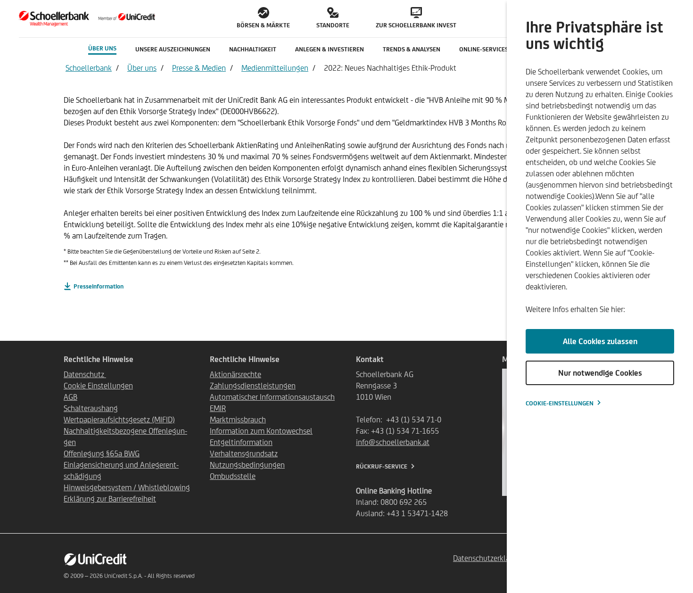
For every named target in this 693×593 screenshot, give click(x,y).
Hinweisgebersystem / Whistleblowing (127, 487)
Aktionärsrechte (235, 374)
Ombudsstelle (233, 476)
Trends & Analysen (411, 49)
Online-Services (483, 49)
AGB (70, 397)
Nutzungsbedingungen (247, 464)
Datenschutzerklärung (489, 558)
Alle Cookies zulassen (600, 341)
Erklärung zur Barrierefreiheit (110, 498)
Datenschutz (85, 374)
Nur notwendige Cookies (600, 373)
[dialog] (600, 296)
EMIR (218, 408)
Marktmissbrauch (238, 419)
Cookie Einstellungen (98, 385)
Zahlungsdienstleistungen (253, 385)
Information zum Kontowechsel (261, 431)
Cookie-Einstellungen (560, 403)
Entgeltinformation (241, 442)
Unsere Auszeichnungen (172, 49)
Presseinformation (99, 286)
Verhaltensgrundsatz (244, 453)
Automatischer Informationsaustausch (272, 397)
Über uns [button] (102, 48)
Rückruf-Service (381, 466)
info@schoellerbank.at (392, 442)
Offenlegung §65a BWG (102, 453)
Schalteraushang (91, 408)
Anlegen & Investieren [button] (329, 49)
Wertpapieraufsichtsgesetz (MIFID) (119, 419)
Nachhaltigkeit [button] (252, 49)
